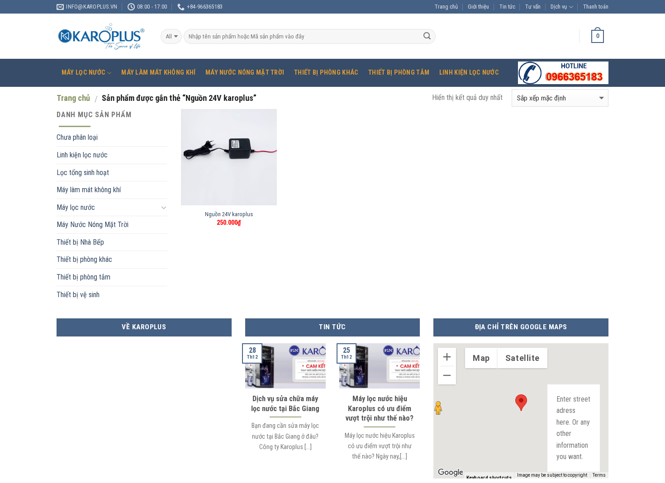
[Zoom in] (447, 357)
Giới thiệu (478, 6)
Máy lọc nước (83, 72)
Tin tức (507, 6)
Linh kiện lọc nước (469, 72)
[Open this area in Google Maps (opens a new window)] (451, 472)
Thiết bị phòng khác (326, 72)
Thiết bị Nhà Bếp (80, 242)
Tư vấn (533, 6)
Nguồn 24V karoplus (229, 214)
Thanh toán (595, 6)
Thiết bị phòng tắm (398, 72)
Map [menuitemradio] (481, 358)
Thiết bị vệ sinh (78, 294)
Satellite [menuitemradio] (522, 358)
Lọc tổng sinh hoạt (83, 172)
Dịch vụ (559, 6)
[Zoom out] (447, 375)
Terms (599, 475)
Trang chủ (446, 6)
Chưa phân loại (77, 137)
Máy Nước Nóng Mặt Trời (244, 72)
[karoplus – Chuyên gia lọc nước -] (102, 37)
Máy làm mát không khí (158, 72)
